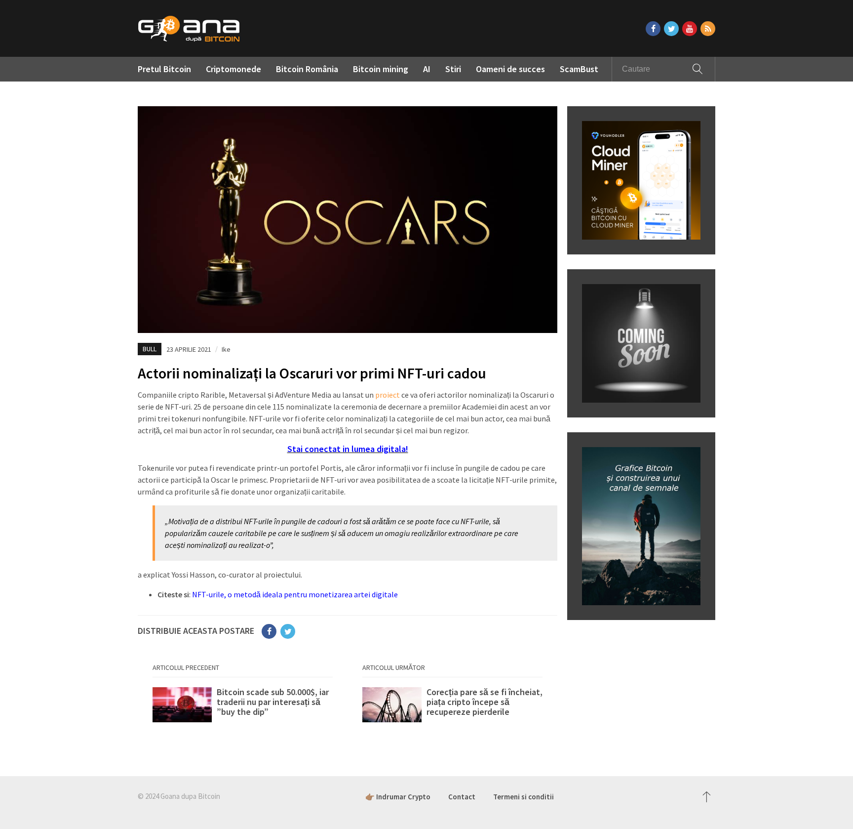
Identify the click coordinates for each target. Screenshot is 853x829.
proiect (387, 395)
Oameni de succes (510, 69)
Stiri (453, 69)
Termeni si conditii (523, 796)
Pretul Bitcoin (164, 69)
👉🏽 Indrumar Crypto (397, 796)
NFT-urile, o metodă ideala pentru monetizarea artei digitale (295, 594)
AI (426, 69)
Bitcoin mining (380, 69)
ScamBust (579, 69)
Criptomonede (233, 69)
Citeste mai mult (243, 707)
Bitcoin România (307, 69)
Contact (461, 796)
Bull (149, 348)
